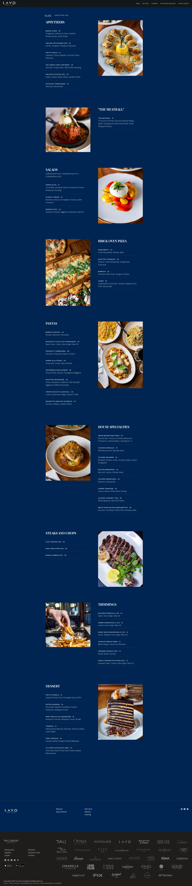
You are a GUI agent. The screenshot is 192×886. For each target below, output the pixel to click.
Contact (31, 855)
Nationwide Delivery (168, 3)
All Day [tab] (48, 15)
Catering (154, 3)
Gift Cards (88, 809)
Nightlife (7, 853)
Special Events (183, 3)
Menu (138, 3)
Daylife (7, 855)
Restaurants (9, 850)
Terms (11, 883)
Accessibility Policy (27, 883)
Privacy (6, 883)
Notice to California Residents (43, 883)
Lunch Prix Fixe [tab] (61, 15)
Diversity (17, 883)
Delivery (145, 3)
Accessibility (57, 883)
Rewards (59, 809)
